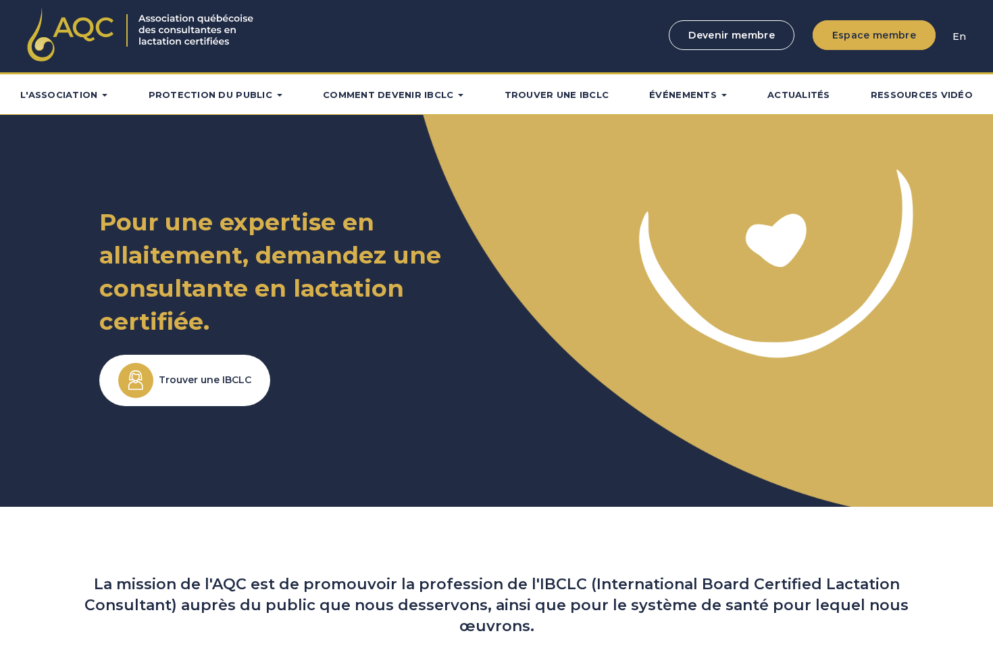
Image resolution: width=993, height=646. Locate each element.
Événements (683, 94)
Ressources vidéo (922, 94)
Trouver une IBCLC (557, 94)
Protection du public (210, 94)
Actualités (798, 94)
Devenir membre (731, 35)
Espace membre (874, 35)
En (959, 36)
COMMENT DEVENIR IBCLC (388, 94)
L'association (58, 94)
